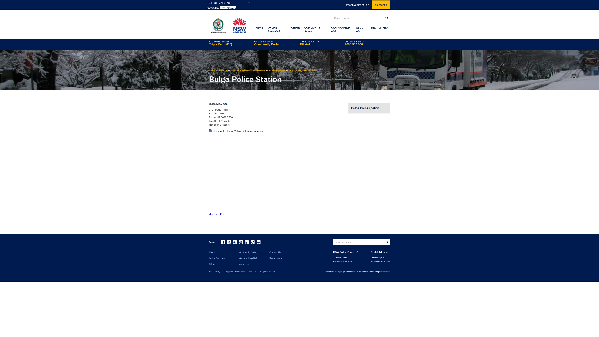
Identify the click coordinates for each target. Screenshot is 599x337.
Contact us (381, 5)
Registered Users (267, 272)
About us (360, 29)
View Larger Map (216, 214)
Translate (230, 7)
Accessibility (214, 272)
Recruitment (380, 27)
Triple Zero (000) (220, 44)
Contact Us (275, 252)
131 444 (305, 44)
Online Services (274, 29)
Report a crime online (357, 5)
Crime (295, 27)
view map (222, 103)
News (259, 27)
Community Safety (312, 29)
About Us (243, 264)
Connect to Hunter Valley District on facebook (238, 130)
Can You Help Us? (340, 29)
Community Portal (267, 44)
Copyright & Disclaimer (234, 272)
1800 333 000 (354, 44)
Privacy (252, 272)
